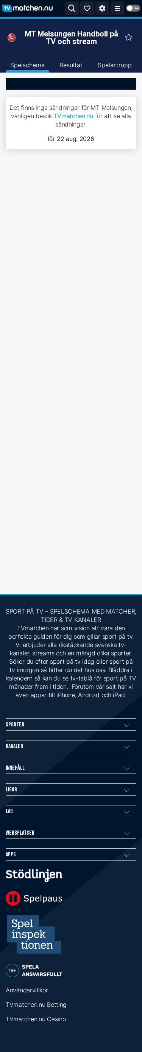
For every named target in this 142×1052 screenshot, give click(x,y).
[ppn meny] (117, 8)
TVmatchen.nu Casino (36, 1019)
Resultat (71, 65)
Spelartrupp (115, 65)
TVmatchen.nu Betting (36, 1004)
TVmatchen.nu (73, 116)
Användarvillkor (27, 990)
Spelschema (27, 65)
